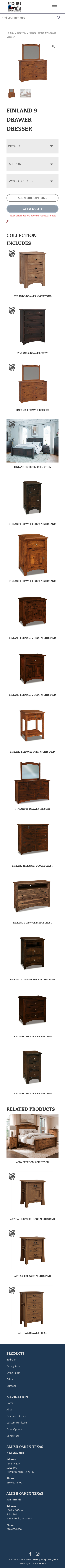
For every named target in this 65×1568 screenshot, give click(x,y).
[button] (53, 46)
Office (9, 1379)
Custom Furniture (16, 1422)
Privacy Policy (39, 1559)
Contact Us (12, 1435)
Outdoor (11, 1386)
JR (7, 221)
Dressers (31, 32)
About (9, 1409)
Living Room (13, 1372)
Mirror (15, 164)
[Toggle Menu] (54, 6)
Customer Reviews (17, 1416)
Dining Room (13, 1366)
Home (9, 32)
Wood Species (20, 181)
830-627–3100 (14, 1482)
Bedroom (20, 32)
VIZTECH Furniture (37, 1563)
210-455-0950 (14, 1529)
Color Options (14, 1429)
